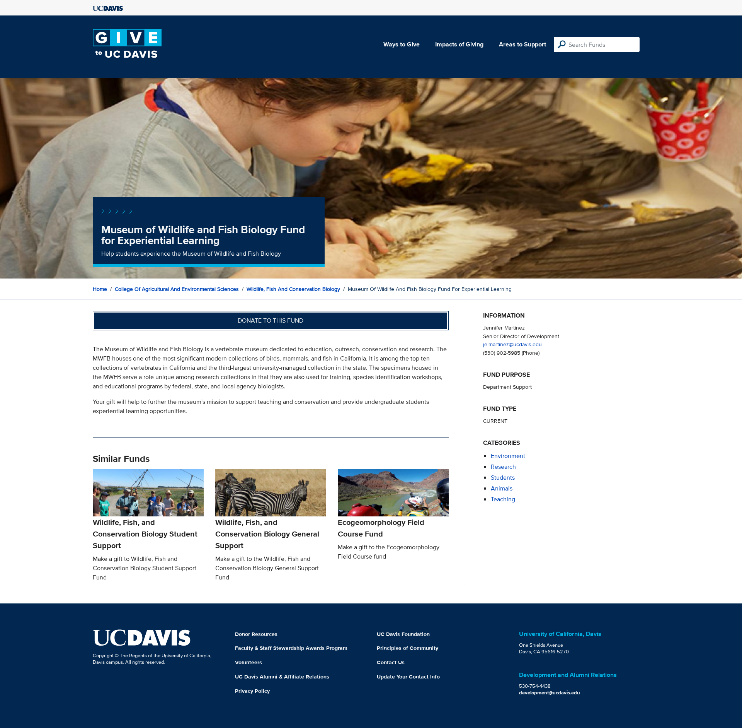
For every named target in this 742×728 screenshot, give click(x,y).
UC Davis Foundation (403, 634)
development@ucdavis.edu (549, 692)
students (503, 477)
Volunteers (248, 662)
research (503, 466)
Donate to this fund (270, 320)
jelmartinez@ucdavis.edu (512, 344)
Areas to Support (522, 44)
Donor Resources (256, 634)
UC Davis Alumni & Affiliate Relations (282, 676)
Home (100, 289)
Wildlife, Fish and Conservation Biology (293, 289)
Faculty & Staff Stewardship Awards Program (291, 648)
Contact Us (391, 662)
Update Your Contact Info (408, 676)
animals (501, 488)
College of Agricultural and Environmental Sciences (177, 289)
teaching (503, 499)
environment (508, 455)
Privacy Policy (252, 691)
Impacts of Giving (459, 44)
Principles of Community (407, 648)
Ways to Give (401, 44)
